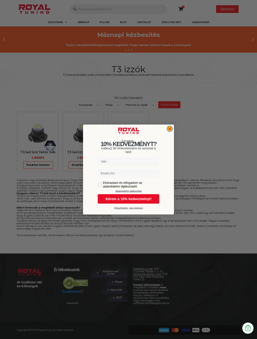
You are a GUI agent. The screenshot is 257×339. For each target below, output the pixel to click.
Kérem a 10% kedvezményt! (129, 199)
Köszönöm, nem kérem (128, 208)
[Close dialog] (170, 129)
